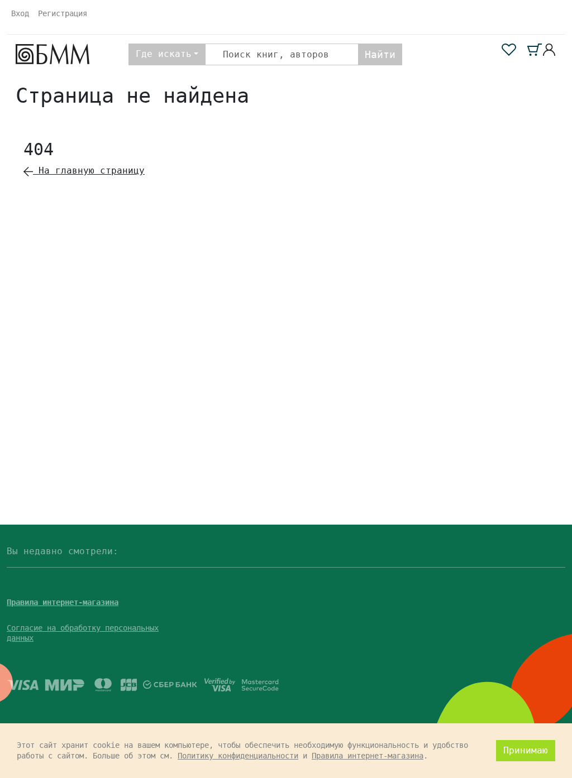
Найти (380, 54)
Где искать (164, 54)
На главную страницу (89, 170)
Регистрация (62, 13)
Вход (20, 13)
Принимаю (525, 750)
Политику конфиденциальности (238, 755)
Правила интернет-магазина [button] (62, 602)
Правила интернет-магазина (367, 755)
